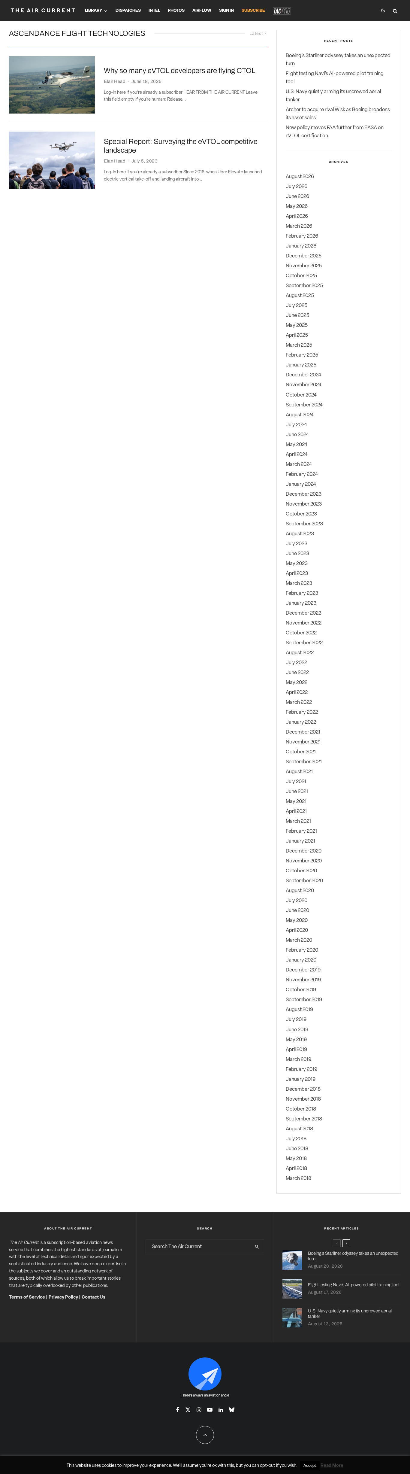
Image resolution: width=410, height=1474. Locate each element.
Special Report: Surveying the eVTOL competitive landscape (181, 146)
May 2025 (297, 325)
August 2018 (299, 1129)
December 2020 (303, 851)
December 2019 (303, 970)
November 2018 (303, 1099)
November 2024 (303, 384)
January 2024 (301, 484)
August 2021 (299, 771)
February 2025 (302, 355)
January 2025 (301, 365)
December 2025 (303, 256)
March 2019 (298, 1059)
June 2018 (297, 1148)
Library (93, 10)
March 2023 (299, 583)
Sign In (226, 10)
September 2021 (304, 761)
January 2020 (301, 960)
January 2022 (301, 722)
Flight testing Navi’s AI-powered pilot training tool (353, 1284)
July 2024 (296, 424)
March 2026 (299, 226)
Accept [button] (309, 1466)
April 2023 (297, 573)
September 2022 (304, 643)
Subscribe (253, 10)
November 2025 (304, 266)
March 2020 (299, 940)
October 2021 (301, 752)
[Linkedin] (221, 1409)
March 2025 (299, 345)
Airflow (201, 10)
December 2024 (303, 375)
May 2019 (296, 1039)
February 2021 (301, 831)
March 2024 (299, 464)
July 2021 (296, 781)
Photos (176, 10)
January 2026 (301, 246)
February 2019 (301, 1069)
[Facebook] (177, 1409)
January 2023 (301, 603)
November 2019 (303, 980)
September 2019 (304, 999)
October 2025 (301, 275)
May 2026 (297, 206)
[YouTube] (210, 1409)
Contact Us (93, 1297)
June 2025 (297, 315)
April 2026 (297, 216)
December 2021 (303, 732)
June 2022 (297, 672)
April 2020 (297, 930)
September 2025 (304, 285)
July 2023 (296, 543)
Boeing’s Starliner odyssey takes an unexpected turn (353, 1256)
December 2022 (303, 613)
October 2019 (301, 989)
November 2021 (303, 742)
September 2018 (304, 1119)
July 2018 (296, 1138)
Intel (154, 10)
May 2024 (296, 444)
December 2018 (303, 1089)
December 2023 (303, 494)
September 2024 (304, 405)
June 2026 (297, 196)
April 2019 (296, 1049)
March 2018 (298, 1178)
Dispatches (128, 10)
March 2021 (298, 821)
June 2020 (297, 910)
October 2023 (301, 514)
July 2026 (296, 186)
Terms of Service (27, 1297)
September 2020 (304, 880)
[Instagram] (199, 1409)
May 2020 (297, 920)
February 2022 (302, 712)
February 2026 (302, 236)
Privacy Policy (63, 1297)
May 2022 (296, 682)
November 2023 (304, 504)
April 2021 (296, 811)
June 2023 (297, 553)
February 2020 (302, 950)
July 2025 (296, 305)
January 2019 (300, 1079)
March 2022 (299, 702)
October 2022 (301, 633)
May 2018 (296, 1158)
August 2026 (300, 176)
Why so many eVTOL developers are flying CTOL (179, 70)
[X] (188, 1409)
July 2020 (296, 900)
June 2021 (297, 791)
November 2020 (304, 861)
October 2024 (301, 395)
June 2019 (297, 1029)
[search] (257, 1247)
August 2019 (299, 1009)
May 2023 (297, 563)
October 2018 (301, 1109)
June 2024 (297, 434)
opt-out (267, 1465)
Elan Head (114, 81)
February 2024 (302, 474)
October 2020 (301, 871)
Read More (332, 1465)
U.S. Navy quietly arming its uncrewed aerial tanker (350, 1313)
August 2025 (300, 295)
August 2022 (300, 652)
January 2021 (300, 841)
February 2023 (302, 593)
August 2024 (300, 415)
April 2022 (297, 692)
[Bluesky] (231, 1409)
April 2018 (296, 1168)
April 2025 (297, 335)
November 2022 (303, 623)
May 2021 (296, 801)
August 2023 (300, 533)
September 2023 (304, 524)
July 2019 (296, 1019)
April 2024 (297, 454)
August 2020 (300, 890)
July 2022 (296, 662)
